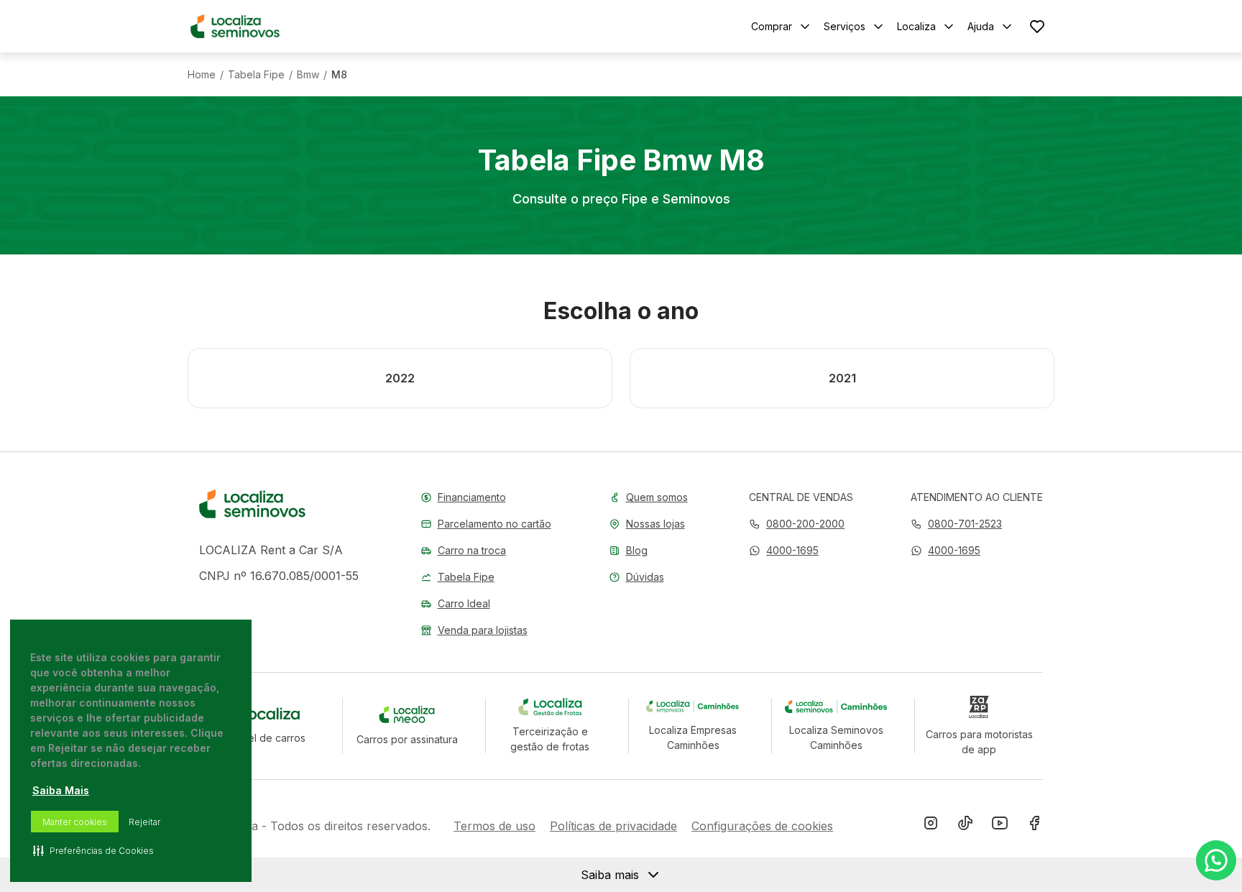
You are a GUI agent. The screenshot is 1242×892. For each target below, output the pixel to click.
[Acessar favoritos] (1037, 26)
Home (202, 75)
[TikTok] (965, 825)
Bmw (308, 75)
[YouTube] (999, 825)
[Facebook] (1034, 825)
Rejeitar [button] (144, 822)
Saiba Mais (60, 790)
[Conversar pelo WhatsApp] (1216, 860)
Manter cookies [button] (74, 822)
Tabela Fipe (256, 75)
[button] (784, 550)
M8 (339, 75)
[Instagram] (930, 825)
